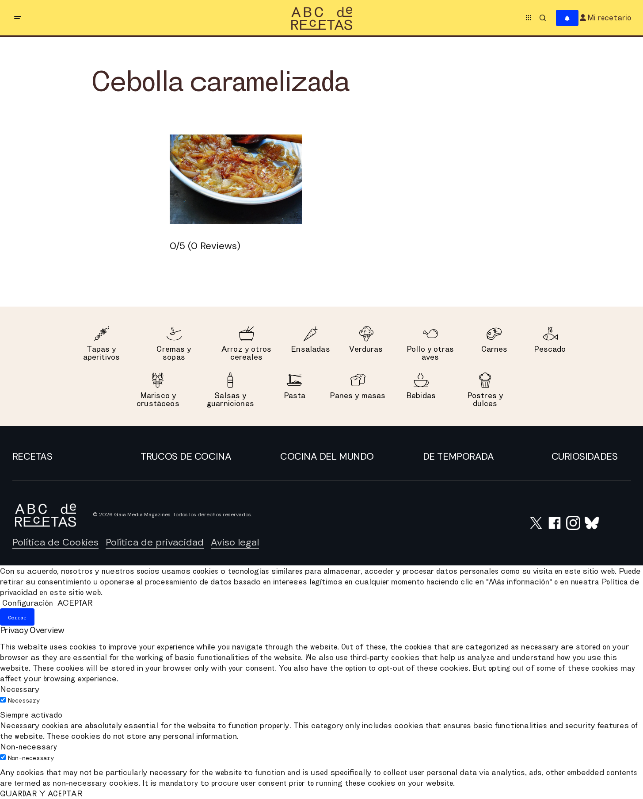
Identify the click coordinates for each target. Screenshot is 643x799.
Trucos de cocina (186, 456)
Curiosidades (585, 456)
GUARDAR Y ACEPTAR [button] (41, 793)
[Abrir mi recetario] (567, 18)
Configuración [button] (27, 603)
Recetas (32, 456)
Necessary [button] (19, 689)
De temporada (458, 456)
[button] (17, 17)
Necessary (24, 700)
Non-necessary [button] (28, 746)
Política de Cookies (55, 542)
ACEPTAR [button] (74, 603)
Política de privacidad (155, 542)
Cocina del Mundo (327, 456)
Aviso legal (235, 542)
